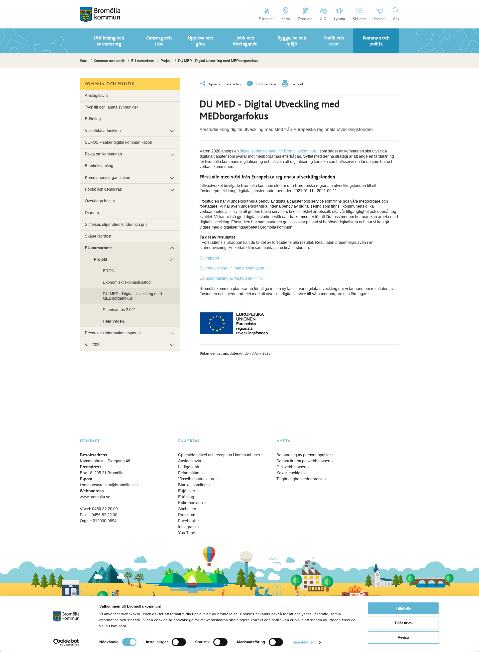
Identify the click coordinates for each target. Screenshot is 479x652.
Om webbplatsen (291, 467)
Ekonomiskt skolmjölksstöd (127, 282)
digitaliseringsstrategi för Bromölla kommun (278, 151)
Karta (285, 19)
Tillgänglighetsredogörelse (300, 479)
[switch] (179, 642)
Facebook (187, 521)
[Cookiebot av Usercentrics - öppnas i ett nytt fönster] (66, 642)
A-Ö (323, 19)
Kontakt (379, 19)
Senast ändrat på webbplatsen (303, 461)
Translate (305, 19)
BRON (109, 271)
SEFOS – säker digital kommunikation (118, 142)
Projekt (166, 61)
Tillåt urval (403, 623)
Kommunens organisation (107, 177)
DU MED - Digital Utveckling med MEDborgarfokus (132, 296)
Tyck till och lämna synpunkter (111, 107)
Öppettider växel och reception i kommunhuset (219, 455)
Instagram (187, 527)
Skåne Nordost (98, 236)
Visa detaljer (303, 642)
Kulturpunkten (191, 503)
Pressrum (187, 515)
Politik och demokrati (103, 189)
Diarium (92, 213)
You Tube (187, 533)
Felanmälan (189, 473)
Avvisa (403, 637)
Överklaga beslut (100, 201)
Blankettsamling (99, 166)
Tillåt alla (403, 608)
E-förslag (93, 119)
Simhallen (187, 509)
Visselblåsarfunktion (103, 131)
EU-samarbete (142, 61)
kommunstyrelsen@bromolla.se (108, 485)
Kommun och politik (109, 61)
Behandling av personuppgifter (303, 455)
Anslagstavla (96, 95)
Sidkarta (359, 19)
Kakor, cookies (289, 473)
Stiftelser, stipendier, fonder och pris (116, 224)
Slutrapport (209, 258)
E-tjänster (266, 19)
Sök (396, 19)
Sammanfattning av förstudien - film (231, 278)
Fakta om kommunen (103, 154)
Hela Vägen (113, 321)
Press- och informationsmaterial (113, 333)
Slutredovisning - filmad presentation (232, 268)
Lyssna (339, 19)
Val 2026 (93, 345)
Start (83, 61)
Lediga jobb (189, 467)
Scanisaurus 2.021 (119, 310)
